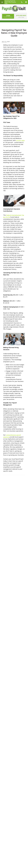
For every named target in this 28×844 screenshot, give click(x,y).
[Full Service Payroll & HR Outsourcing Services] (14, 8)
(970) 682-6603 (21, 15)
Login (8, 16)
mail (26, 2)
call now (22, 2)
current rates (20, 140)
